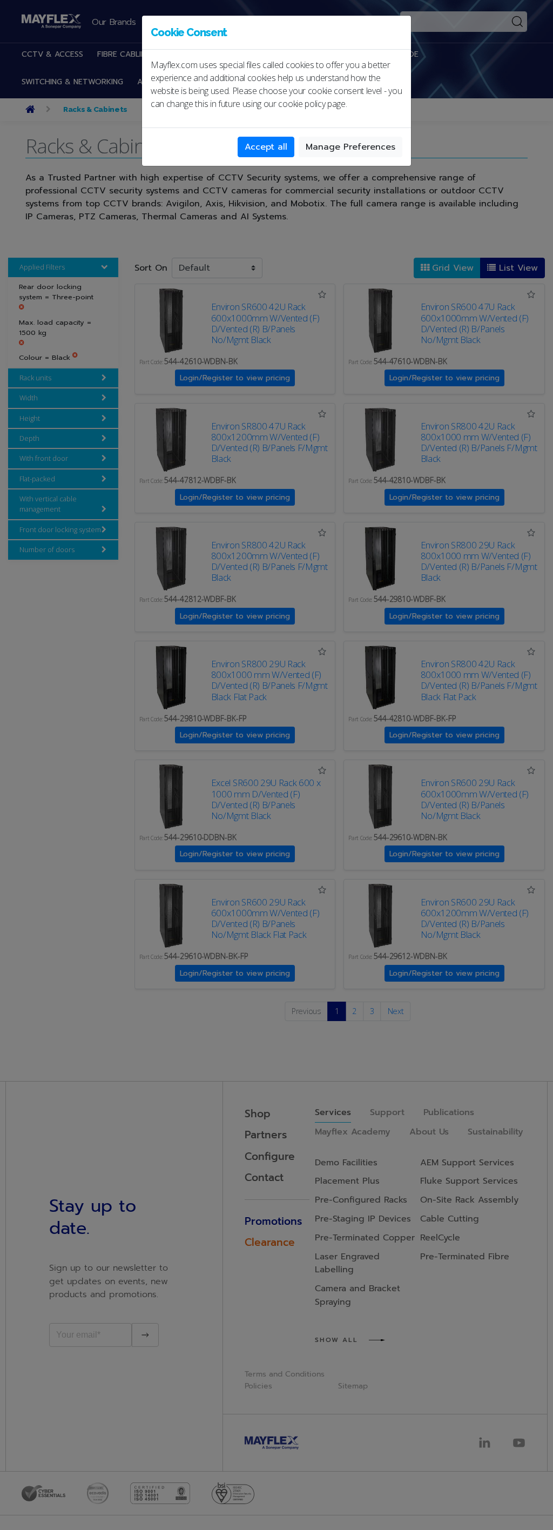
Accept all (266, 146)
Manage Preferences (350, 146)
